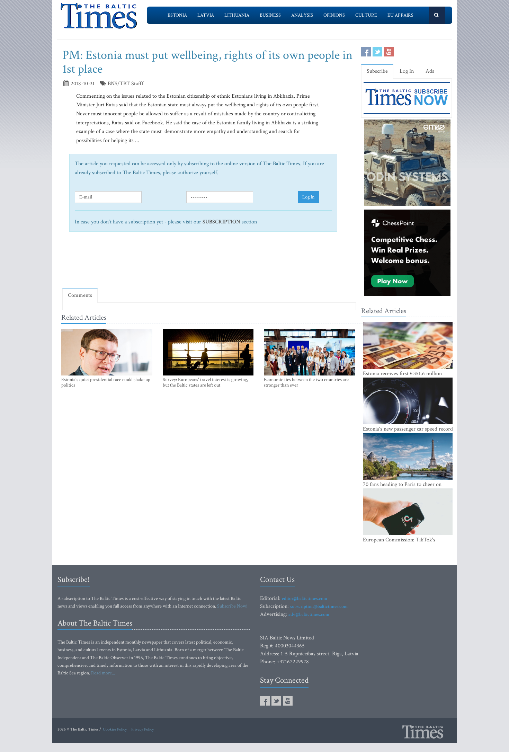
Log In (308, 197)
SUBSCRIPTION (221, 221)
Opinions (334, 15)
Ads (430, 71)
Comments (80, 295)
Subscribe (377, 71)
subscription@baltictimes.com (319, 606)
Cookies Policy (115, 729)
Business (270, 15)
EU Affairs (400, 15)
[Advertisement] (209, 263)
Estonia (177, 15)
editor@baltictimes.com (304, 598)
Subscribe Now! (232, 606)
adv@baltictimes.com (308, 614)
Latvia (205, 15)
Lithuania (236, 15)
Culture (366, 15)
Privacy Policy (142, 729)
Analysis (302, 15)
